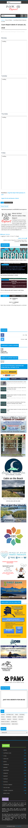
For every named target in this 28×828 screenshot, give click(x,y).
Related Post (5, 245)
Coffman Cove (9, 714)
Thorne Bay (14, 721)
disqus (14, 295)
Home (2, 20)
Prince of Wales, (21, 31)
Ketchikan (20, 716)
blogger (5, 295)
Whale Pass (15, 724)
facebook (22, 295)
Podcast (15, 719)
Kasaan (14, 716)
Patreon (2, 361)
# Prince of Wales (8, 202)
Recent (5, 378)
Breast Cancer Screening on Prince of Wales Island (13, 260)
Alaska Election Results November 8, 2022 (16, 381)
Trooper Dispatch (5, 724)
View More (24, 245)
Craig (16, 714)
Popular (14, 378)
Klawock (3, 719)
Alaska (3, 714)
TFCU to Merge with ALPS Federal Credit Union (12, 290)
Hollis (2, 716)
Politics (21, 719)
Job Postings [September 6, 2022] (9, 275)
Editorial (22, 714)
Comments (23, 378)
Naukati (9, 719)
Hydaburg (8, 716)
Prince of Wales (8, 20)
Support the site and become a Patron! (10, 198)
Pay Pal (2, 362)
